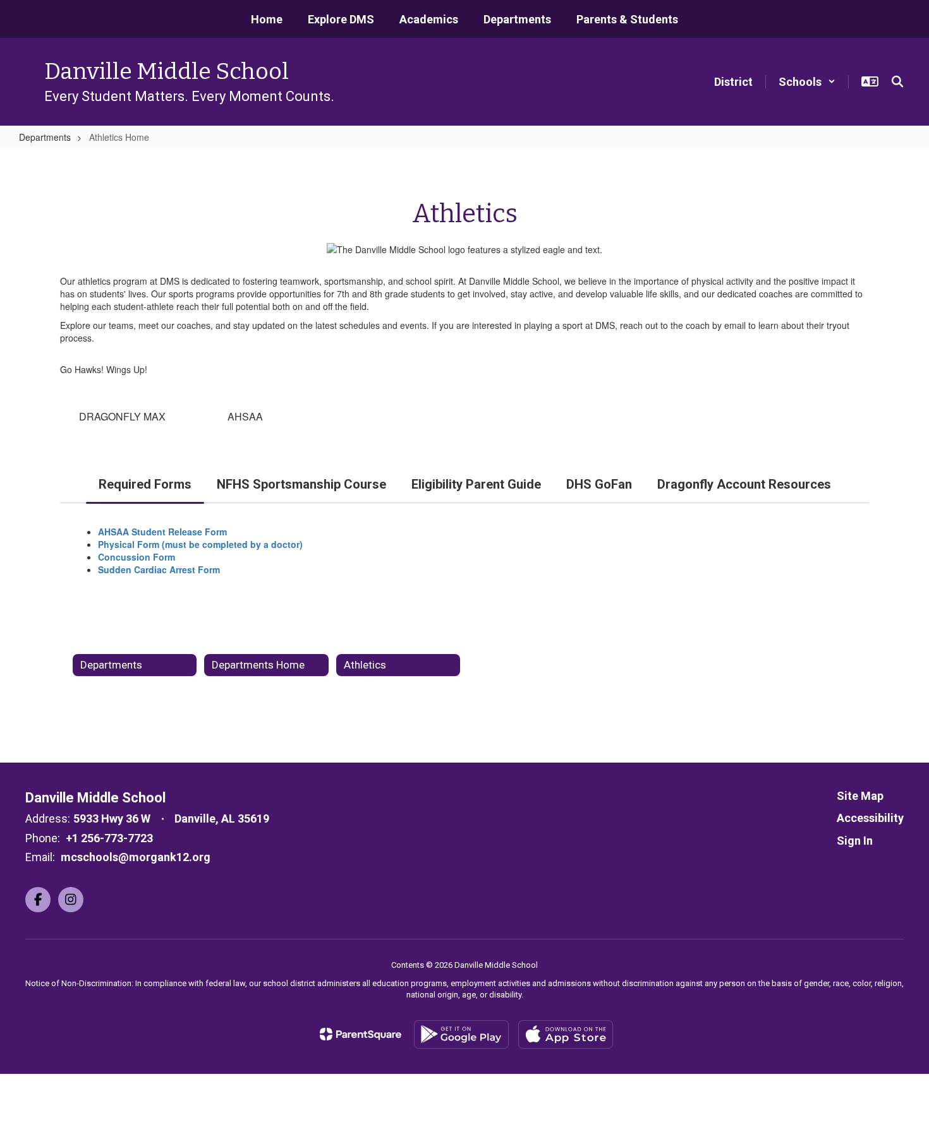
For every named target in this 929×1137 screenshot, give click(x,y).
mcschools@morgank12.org (135, 857)
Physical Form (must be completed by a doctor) (201, 544)
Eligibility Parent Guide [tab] (476, 484)
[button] (807, 81)
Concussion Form (139, 557)
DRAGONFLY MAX (122, 416)
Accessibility (870, 817)
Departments (45, 137)
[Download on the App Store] (565, 1034)
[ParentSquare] (360, 1034)
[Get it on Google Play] (461, 1034)
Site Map (860, 795)
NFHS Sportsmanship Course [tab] (301, 484)
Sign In (855, 840)
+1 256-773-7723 (109, 838)
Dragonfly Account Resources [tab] (744, 484)
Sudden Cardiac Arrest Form (159, 569)
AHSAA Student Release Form (163, 531)
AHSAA (245, 416)
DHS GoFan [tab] (599, 484)
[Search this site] (897, 81)
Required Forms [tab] (145, 484)
